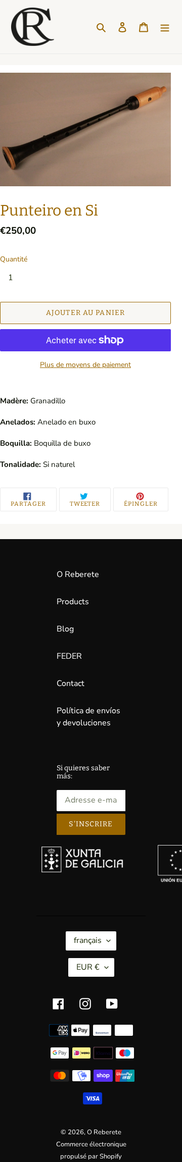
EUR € (88, 967)
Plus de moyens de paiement (85, 364)
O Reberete (78, 574)
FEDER (69, 656)
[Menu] (164, 27)
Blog (65, 629)
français (88, 940)
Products (73, 601)
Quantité (13, 259)
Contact (70, 683)
